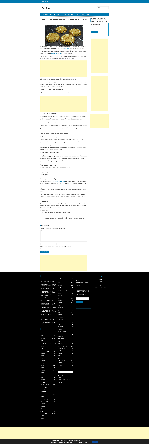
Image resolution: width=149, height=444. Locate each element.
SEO (41, 394)
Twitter (42, 418)
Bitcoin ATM (66, 48)
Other (42, 386)
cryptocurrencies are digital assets (58, 181)
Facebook (43, 353)
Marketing (52, 14)
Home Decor (43, 363)
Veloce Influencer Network (64, 379)
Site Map (60, 382)
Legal (42, 377)
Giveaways (43, 360)
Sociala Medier (44, 401)
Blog (42, 335)
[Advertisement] (63, 68)
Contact (60, 377)
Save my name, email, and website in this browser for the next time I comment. (56, 246)
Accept (95, 441)
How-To (64, 14)
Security (43, 392)
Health (42, 362)
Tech (42, 410)
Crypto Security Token (48, 212)
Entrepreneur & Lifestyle (47, 351)
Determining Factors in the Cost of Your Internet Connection (53, 219)
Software (43, 403)
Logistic (43, 382)
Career (42, 340)
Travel (42, 416)
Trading (42, 415)
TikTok (42, 411)
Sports (42, 404)
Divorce (42, 348)
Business (59, 14)
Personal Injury (44, 387)
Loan (42, 380)
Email (92, 26)
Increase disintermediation (57, 212)
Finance (78, 14)
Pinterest (43, 389)
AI (41, 333)
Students (43, 406)
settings (85, 442)
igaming (42, 367)
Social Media (45, 14)
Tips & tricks (44, 413)
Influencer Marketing (46, 368)
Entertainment (44, 350)
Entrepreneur (71, 14)
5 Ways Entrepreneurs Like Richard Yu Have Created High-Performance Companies (75, 219)
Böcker (42, 337)
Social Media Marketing (46, 399)
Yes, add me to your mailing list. (47, 248)
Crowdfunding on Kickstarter (48, 343)
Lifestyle (43, 379)
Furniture (43, 356)
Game (42, 358)
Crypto (42, 346)
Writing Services (85, 14)
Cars (42, 342)
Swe (41, 408)
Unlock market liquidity (66, 212)
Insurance (43, 372)
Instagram (43, 370)
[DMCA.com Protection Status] (43, 325)
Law (41, 375)
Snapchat (43, 396)
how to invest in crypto (56, 53)
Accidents (43, 331)
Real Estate (43, 391)
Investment (43, 374)
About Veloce (61, 380)
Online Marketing (45, 384)
